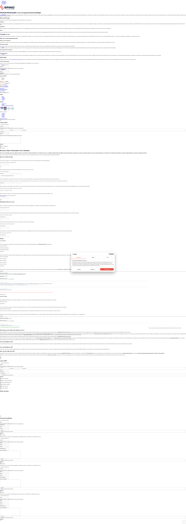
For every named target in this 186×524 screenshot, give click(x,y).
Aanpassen (92, 269)
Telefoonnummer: (2, 448)
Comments (1, 126)
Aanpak (3, 97)
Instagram (1, 66)
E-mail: (1, 428)
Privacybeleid (2, 88)
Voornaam (11, 130)
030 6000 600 (6, 85)
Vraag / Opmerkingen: (3, 450)
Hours (1, 173)
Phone (1, 497)
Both (11, 190)
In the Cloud (7, 190)
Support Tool (4, 103)
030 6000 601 (6, 86)
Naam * (1, 71)
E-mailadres (2, 131)
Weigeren (79, 269)
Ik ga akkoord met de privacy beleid (7, 431)
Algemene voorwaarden (3, 89)
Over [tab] (107, 257)
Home (3, 96)
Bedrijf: (1, 442)
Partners (3, 104)
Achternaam (24, 130)
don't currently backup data (7, 175)
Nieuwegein (4, 3)
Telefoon (1, 133)
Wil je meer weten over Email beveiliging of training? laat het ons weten (11, 135)
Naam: (1, 426)
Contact (3, 99)
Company (1, 468)
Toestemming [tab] (78, 257)
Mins (2, 173)
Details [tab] (93, 257)
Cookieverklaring (2, 90)
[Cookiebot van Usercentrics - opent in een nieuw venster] (109, 254)
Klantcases (3, 98)
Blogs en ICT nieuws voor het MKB (7, 105)
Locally (2, 190)
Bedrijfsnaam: (2, 424)
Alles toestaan (107, 269)
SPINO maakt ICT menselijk (16, 59)
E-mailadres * (2, 69)
